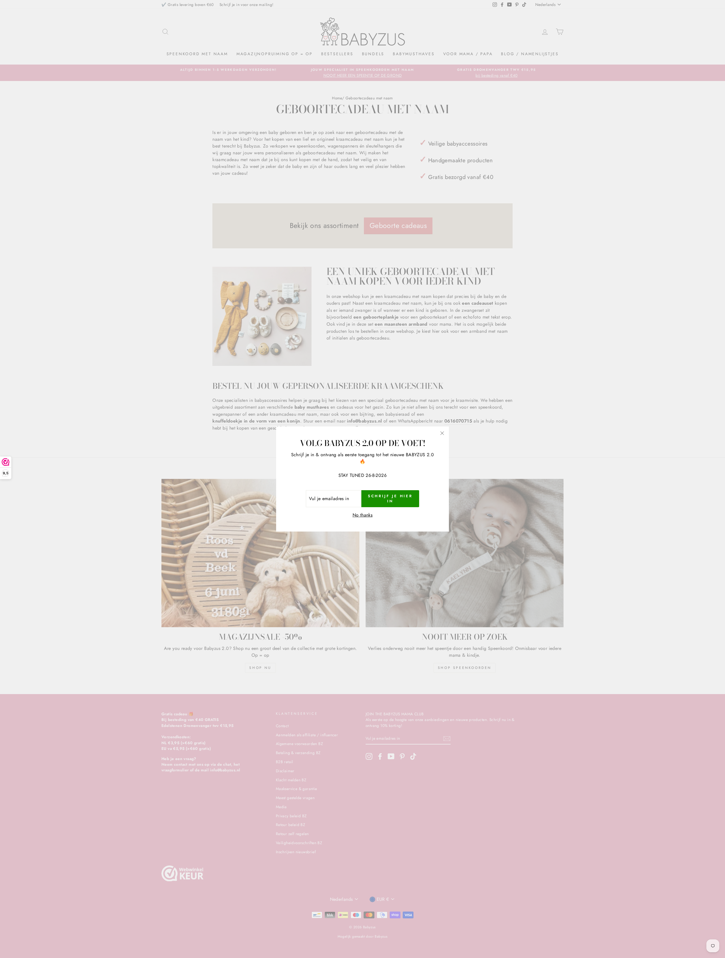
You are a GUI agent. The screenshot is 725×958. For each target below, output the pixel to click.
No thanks (363, 515)
